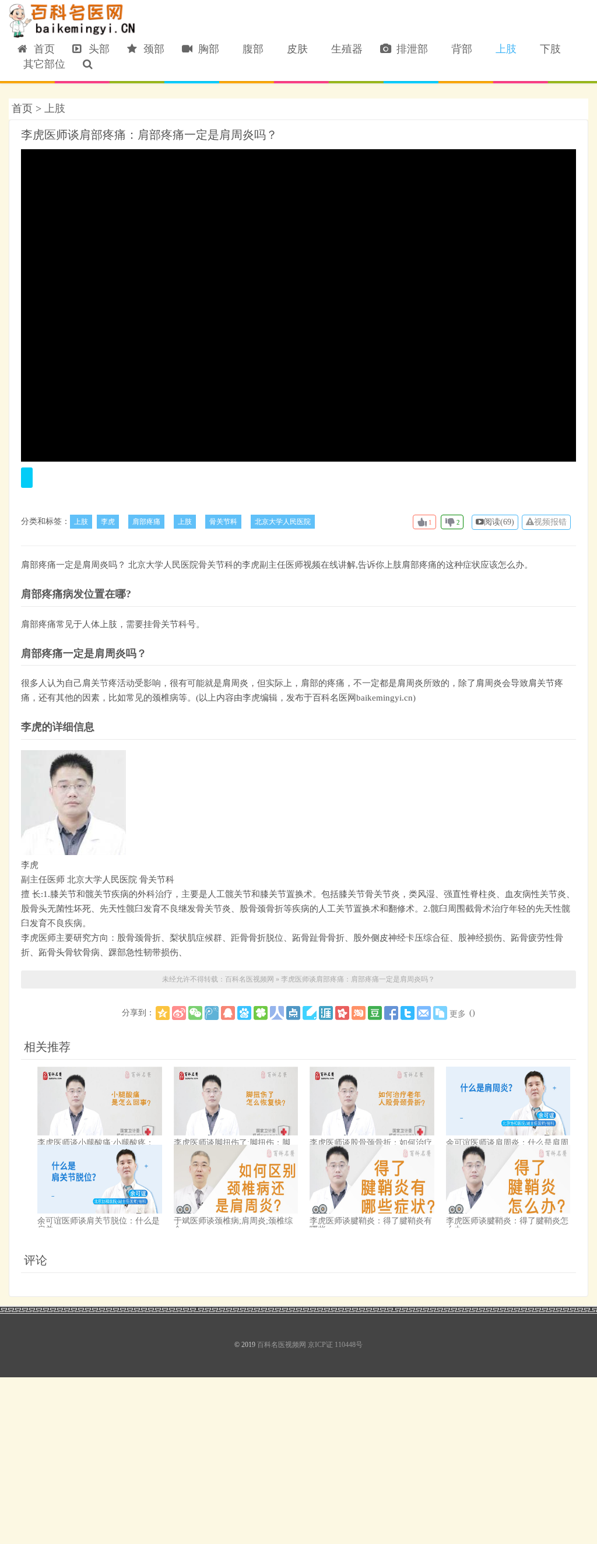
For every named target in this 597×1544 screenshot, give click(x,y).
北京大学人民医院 (283, 522)
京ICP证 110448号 (335, 1345)
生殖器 (344, 49)
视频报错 (550, 522)
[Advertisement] (298, 1459)
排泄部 (409, 49)
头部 (96, 49)
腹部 (250, 49)
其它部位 (41, 64)
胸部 (205, 49)
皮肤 (294, 49)
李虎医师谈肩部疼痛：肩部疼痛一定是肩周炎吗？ (149, 134)
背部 (458, 49)
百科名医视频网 (73, 21)
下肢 (547, 49)
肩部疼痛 (146, 522)
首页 (41, 49)
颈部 (151, 49)
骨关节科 (223, 522)
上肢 (503, 49)
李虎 (108, 522)
